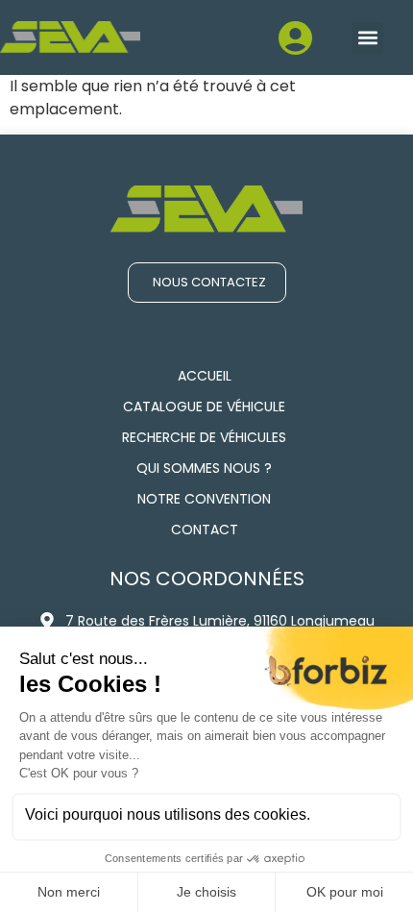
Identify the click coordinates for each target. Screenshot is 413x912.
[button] (367, 38)
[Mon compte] (240, 48)
